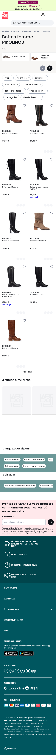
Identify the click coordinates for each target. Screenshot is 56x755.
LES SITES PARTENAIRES (13, 620)
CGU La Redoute (24, 726)
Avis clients (38, 726)
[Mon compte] (43, 14)
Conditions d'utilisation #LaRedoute (16, 729)
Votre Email (8, 516)
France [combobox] (10, 748)
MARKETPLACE (9, 630)
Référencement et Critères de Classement (19, 720)
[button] (50, 14)
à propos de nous (11, 609)
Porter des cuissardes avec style (20, 485)
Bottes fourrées (12, 459)
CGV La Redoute (9, 718)
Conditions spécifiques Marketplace (32, 718)
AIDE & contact (10, 588)
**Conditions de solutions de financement (19, 735)
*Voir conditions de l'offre (12, 528)
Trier (6, 78)
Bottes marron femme (34, 466)
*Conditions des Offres (32, 732)
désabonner (31, 531)
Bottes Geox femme (34, 459)
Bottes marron (11, 466)
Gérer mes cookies (14, 732)
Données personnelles (41, 729)
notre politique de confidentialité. (31, 533)
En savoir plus (10, 648)
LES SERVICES (9, 598)
